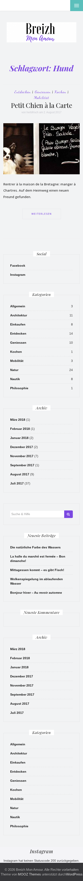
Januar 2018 (19, 438)
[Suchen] (68, 514)
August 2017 (19, 474)
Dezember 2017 (21, 447)
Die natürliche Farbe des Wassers (35, 547)
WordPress (74, 874)
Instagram (17, 274)
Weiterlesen (41, 213)
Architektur (18, 315)
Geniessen (43, 91)
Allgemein (17, 306)
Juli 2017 (17, 483)
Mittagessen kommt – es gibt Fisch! (37, 570)
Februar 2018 (20, 429)
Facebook (17, 265)
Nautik (15, 379)
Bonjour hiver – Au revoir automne (36, 592)
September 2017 (22, 465)
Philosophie (19, 388)
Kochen (60, 91)
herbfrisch (33, 112)
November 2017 (21, 456)
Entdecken (22, 91)
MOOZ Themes (29, 874)
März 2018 (17, 419)
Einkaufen (17, 324)
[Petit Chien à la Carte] (41, 148)
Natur (14, 370)
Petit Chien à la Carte (41, 105)
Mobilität (41, 97)
